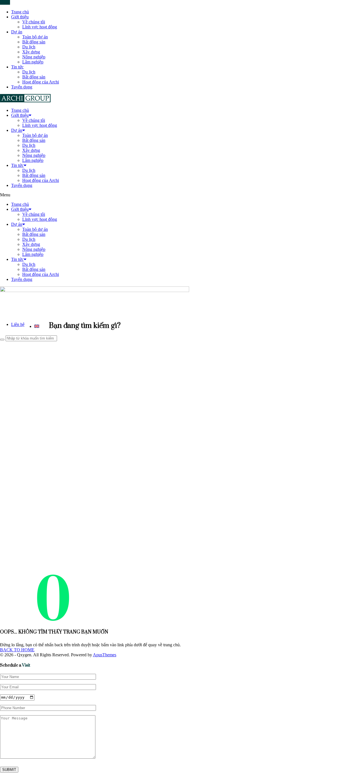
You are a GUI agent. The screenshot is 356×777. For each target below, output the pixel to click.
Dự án (16, 31)
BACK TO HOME (17, 649)
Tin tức (17, 67)
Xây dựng (31, 52)
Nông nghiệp (33, 57)
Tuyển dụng (21, 87)
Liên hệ (17, 324)
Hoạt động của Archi (40, 82)
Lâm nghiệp (32, 62)
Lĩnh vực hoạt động (39, 26)
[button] (178, 194)
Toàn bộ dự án (35, 36)
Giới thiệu (20, 16)
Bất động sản (33, 41)
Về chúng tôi (33, 21)
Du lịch (28, 46)
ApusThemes (104, 654)
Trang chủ (20, 11)
